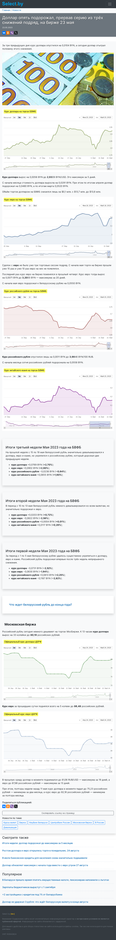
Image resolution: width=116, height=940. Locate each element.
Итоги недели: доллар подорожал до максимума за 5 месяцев (37, 843)
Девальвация (10, 827)
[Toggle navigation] (110, 4)
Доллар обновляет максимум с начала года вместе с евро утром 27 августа (45, 865)
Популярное (12, 874)
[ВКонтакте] (4, 33)
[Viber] (12, 33)
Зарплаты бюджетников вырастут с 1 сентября (28, 887)
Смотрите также (15, 838)
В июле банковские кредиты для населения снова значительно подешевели (44, 857)
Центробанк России (60, 822)
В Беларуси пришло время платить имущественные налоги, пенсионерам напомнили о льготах (55, 879)
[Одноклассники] (8, 33)
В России (99, 822)
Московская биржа (82, 822)
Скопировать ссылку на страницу (58, 813)
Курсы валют (10, 822)
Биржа (22, 822)
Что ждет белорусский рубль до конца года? (40, 604)
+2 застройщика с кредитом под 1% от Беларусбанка (32, 894)
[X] (16, 33)
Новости (16, 10)
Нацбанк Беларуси (38, 822)
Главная (6, 10)
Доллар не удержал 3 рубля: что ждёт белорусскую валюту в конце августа (45, 901)
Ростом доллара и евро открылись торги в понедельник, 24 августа (40, 850)
